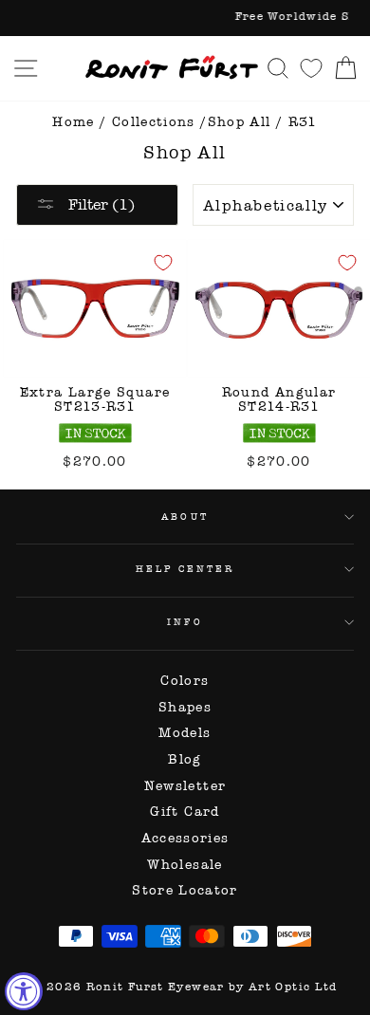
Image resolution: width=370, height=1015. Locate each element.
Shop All (239, 122)
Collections (153, 122)
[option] (185, 18)
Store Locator (185, 890)
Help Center (185, 569)
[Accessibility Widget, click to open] (24, 991)
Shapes (185, 707)
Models (184, 733)
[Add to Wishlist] (163, 263)
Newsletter (185, 786)
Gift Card (184, 811)
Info (184, 622)
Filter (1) (100, 204)
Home (73, 122)
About (184, 516)
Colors (184, 681)
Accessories (185, 838)
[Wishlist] (311, 67)
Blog (184, 759)
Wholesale (184, 865)
